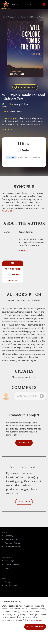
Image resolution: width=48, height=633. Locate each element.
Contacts (8, 582)
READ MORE (8, 129)
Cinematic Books (12, 539)
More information (36, 620)
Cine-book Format (12, 543)
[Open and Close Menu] (44, 4)
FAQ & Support (11, 585)
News (7, 568)
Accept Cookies (35, 626)
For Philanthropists (13, 546)
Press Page (9, 560)
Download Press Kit (13, 564)
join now (26, 4)
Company (9, 535)
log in (15, 4)
